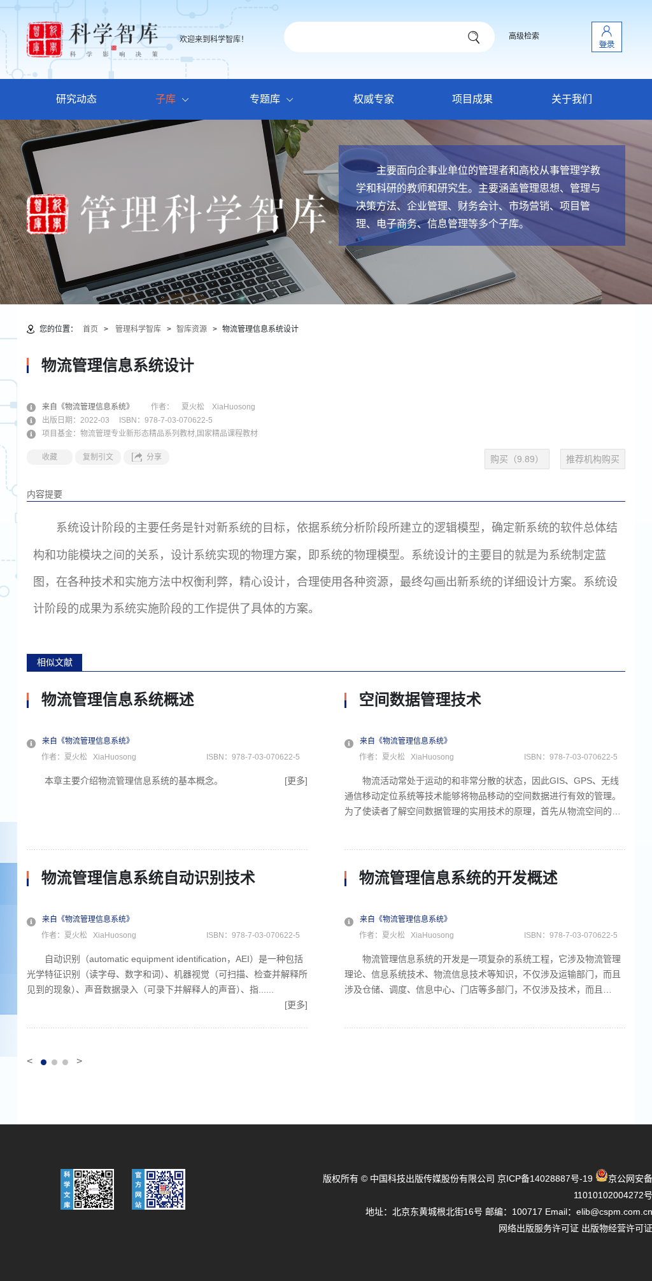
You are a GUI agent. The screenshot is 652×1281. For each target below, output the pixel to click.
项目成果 (472, 99)
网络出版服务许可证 (539, 1228)
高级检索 (524, 36)
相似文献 (55, 662)
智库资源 (191, 329)
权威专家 (373, 99)
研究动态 (76, 99)
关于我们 (571, 99)
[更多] (296, 780)
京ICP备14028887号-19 (545, 1178)
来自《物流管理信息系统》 (95, 406)
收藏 (49, 457)
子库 (165, 99)
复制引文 (98, 457)
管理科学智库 (138, 329)
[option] (167, 859)
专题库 (265, 99)
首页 (90, 329)
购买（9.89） (517, 459)
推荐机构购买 (593, 459)
